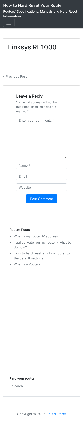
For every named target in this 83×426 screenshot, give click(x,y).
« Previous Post (15, 76)
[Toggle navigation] (9, 23)
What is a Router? (27, 264)
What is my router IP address (36, 236)
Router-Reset (56, 414)
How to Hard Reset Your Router (33, 5)
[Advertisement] (41, 321)
